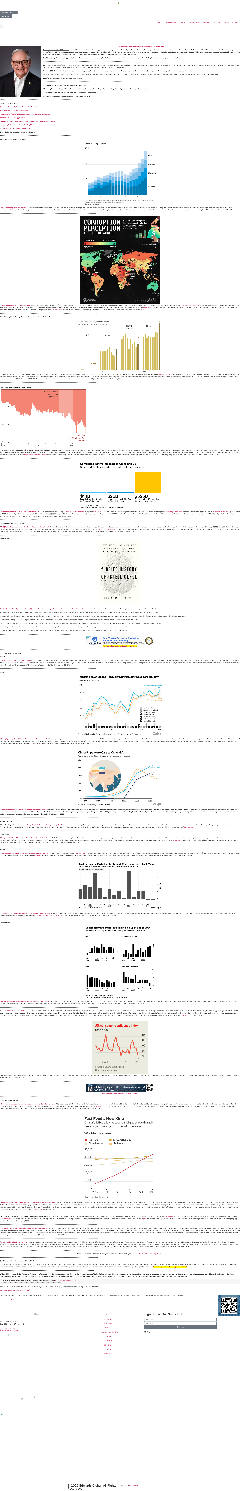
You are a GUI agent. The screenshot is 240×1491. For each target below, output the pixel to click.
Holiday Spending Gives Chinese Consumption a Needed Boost (24, 739)
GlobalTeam (108, 1319)
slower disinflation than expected (48, 915)
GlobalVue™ (108, 1345)
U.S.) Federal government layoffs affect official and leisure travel (25, 527)
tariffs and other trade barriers (35, 455)
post (144, 1219)
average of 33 (148, 307)
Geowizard (108, 1341)
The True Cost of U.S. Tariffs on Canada (14, 110)
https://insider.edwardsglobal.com (66, 1280)
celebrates (169, 1216)
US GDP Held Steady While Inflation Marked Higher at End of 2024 (25, 1001)
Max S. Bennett (77, 609)
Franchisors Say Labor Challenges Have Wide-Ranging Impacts (24, 1228)
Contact (235, 22)
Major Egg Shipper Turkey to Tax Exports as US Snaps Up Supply (24, 853)
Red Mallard (133, 1485)
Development (171, 22)
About (160, 22)
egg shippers (80, 853)
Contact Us (108, 1354)
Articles (108, 1336)
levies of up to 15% (100, 512)
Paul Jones (38, 1209)
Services (183, 22)
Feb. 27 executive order (107, 529)
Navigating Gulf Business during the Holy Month (17, 125)
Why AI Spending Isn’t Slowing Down (14, 208)
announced (177, 840)
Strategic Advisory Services (199, 22)
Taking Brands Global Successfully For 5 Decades (120, 1093)
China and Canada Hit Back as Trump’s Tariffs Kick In (19, 107)
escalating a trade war (174, 512)
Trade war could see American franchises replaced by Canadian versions (28, 1104)
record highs (6, 1219)
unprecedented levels (9, 210)
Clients (226, 22)
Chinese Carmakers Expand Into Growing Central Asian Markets (24, 809)
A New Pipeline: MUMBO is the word (13, 1242)
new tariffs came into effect (74, 512)
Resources (216, 22)
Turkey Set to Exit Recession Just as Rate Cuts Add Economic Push (25, 913)
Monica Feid (185, 1015)
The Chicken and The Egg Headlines (13, 118)
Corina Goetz (189, 827)
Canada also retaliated (221, 512)
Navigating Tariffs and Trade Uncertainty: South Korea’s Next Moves (25, 114)
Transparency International (189, 305)
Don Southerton (158, 838)
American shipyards (165, 374)
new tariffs (99, 1106)
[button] (1, 26)
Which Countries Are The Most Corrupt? (15, 128)
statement (37, 855)
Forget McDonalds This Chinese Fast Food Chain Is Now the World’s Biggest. (28, 121)
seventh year (57, 310)
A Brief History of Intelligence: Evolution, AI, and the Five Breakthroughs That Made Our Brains (34, 609)
